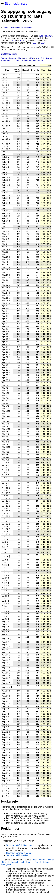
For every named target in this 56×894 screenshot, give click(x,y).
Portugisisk (6, 864)
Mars (20, 58)
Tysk (22, 862)
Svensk (5, 862)
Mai (32, 58)
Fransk (38, 862)
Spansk (29, 862)
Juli (42, 58)
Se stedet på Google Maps (18, 853)
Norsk (34, 860)
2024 (13, 40)
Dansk (51, 860)
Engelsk (14, 862)
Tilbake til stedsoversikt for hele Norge (17, 27)
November (27, 61)
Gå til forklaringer (9, 54)
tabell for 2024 (45, 36)
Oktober (16, 61)
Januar (4, 58)
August (49, 58)
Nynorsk (42, 860)
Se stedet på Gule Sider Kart (19, 845)
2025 (21, 40)
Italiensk (47, 862)
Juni (37, 58)
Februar (12, 58)
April (26, 58)
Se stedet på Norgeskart (17, 855)
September (6, 61)
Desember (38, 61)
